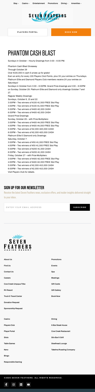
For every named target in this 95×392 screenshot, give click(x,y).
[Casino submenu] (29, 3)
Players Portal (27, 32)
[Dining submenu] (67, 3)
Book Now (71, 32)
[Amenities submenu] (81, 3)
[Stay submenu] (18, 3)
